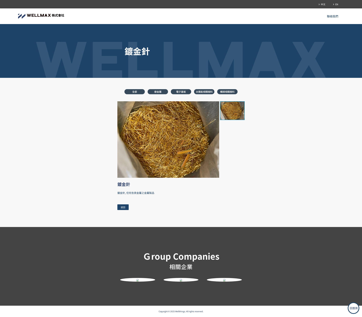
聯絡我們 (332, 16)
